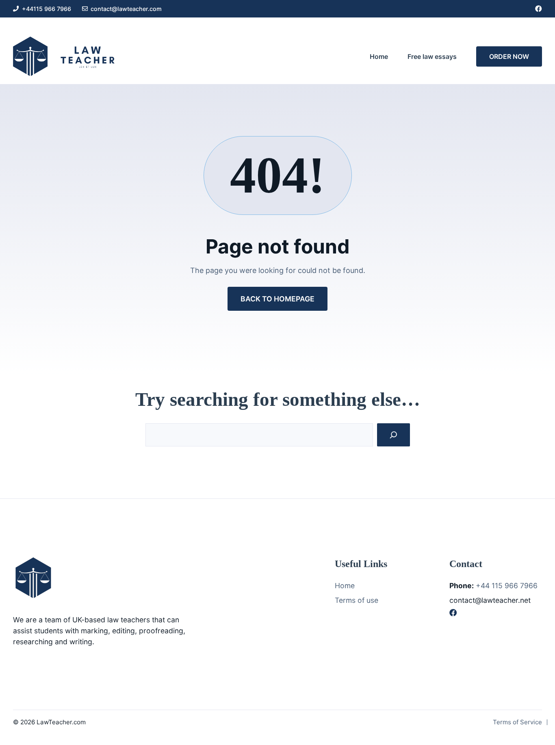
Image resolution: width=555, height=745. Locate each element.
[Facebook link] (538, 8)
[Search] (393, 434)
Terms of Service (517, 722)
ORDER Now (509, 56)
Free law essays (432, 56)
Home (379, 56)
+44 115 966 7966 (507, 585)
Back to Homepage (277, 299)
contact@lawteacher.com (126, 8)
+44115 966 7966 (46, 8)
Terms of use (356, 600)
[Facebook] (453, 612)
